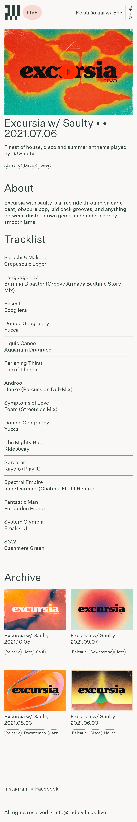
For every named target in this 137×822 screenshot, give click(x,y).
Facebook (46, 789)
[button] (68, 72)
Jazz (28, 652)
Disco (29, 165)
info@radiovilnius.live (80, 812)
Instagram (16, 789)
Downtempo (101, 652)
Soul (40, 652)
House (43, 165)
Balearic (13, 165)
